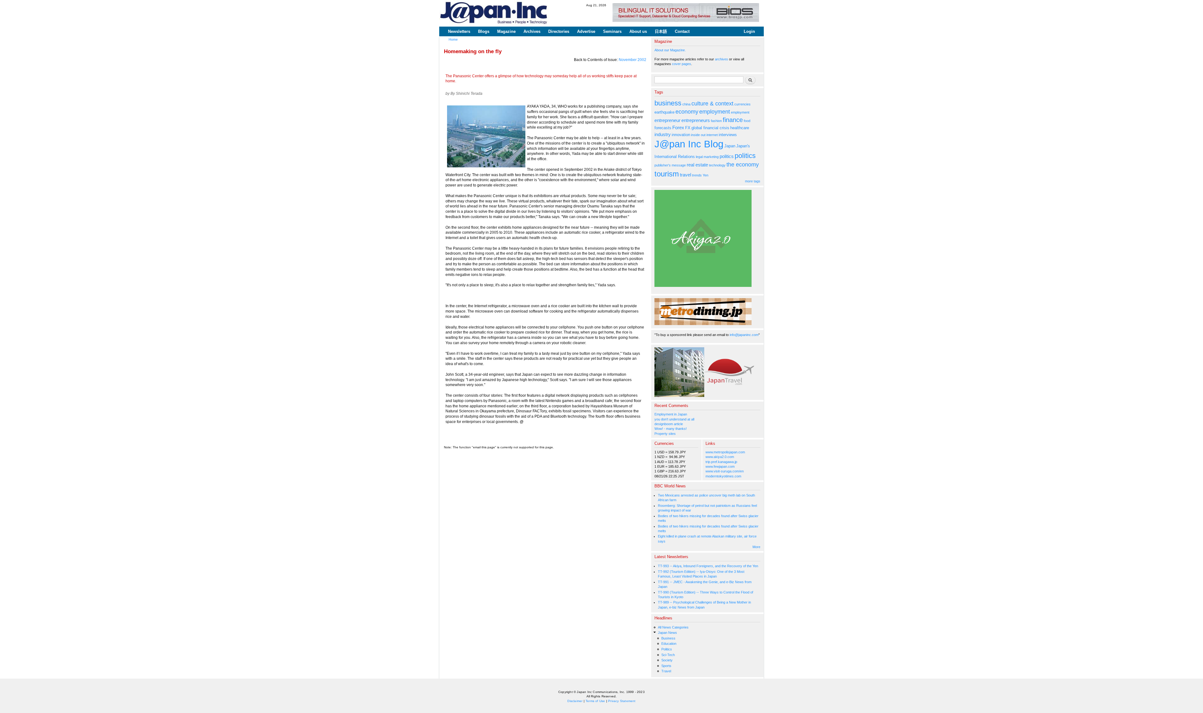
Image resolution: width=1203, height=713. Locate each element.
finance (733, 119)
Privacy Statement (621, 701)
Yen (705, 175)
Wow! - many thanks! (670, 428)
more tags (752, 181)
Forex (678, 127)
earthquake (664, 112)
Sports (666, 666)
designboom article (668, 424)
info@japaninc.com (744, 335)
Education (668, 643)
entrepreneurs (695, 120)
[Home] (494, 13)
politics (727, 156)
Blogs (483, 31)
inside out (698, 135)
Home (453, 39)
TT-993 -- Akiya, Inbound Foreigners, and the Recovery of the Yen (708, 566)
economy (686, 112)
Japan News (667, 632)
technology (717, 165)
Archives (531, 31)
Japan (729, 146)
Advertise (586, 31)
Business (668, 638)
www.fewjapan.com (720, 466)
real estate (697, 164)
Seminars (612, 31)
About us (638, 31)
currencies (742, 104)
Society (667, 660)
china (686, 104)
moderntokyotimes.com (723, 476)
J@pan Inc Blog (688, 144)
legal (699, 157)
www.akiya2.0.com (720, 457)
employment (714, 112)
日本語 (661, 31)
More (756, 547)
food (747, 121)
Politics (666, 649)
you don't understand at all (674, 419)
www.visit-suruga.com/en (725, 471)
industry (662, 134)
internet (712, 135)
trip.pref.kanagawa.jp (721, 462)
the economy (742, 164)
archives (721, 59)
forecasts (662, 127)
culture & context (712, 103)
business (667, 103)
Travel (666, 671)
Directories (558, 31)
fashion (716, 121)
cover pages (681, 64)
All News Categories (673, 627)
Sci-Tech (668, 655)
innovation (681, 134)
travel (685, 174)
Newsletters (459, 31)
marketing (711, 157)
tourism (666, 174)
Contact (682, 31)
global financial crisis (710, 127)
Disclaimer (574, 701)
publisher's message (670, 165)
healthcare (739, 127)
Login (749, 31)
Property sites (665, 433)
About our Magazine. (670, 50)
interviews (728, 134)
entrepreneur (667, 120)
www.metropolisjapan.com (725, 452)
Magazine (506, 31)
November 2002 (632, 60)
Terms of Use (595, 701)
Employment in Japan (670, 414)
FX (687, 127)
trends (697, 175)
